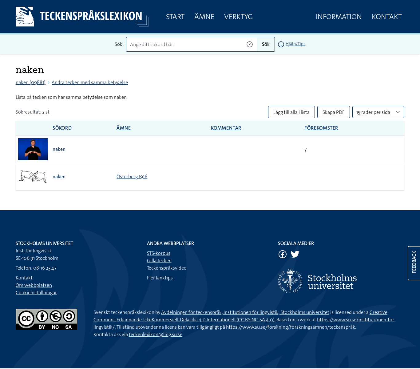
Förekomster (321, 128)
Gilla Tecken (159, 260)
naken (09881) (31, 82)
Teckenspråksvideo (167, 268)
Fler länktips (160, 278)
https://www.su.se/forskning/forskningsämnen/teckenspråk (290, 327)
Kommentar (226, 128)
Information (339, 17)
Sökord (62, 128)
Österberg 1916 (132, 176)
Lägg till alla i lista (291, 112)
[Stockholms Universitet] (341, 281)
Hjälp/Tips (295, 43)
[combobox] (191, 44)
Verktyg (238, 17)
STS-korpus (158, 253)
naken (59, 149)
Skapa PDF (334, 112)
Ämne (204, 17)
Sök (266, 44)
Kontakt (387, 17)
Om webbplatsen (34, 285)
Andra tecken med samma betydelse (90, 82)
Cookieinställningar (36, 292)
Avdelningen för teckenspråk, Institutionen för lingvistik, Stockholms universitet (245, 312)
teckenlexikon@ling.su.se (155, 334)
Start (175, 17)
